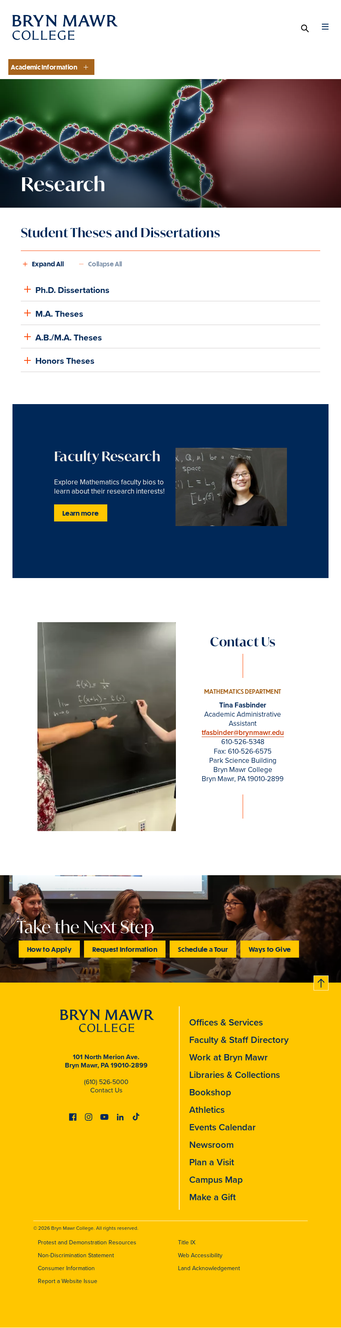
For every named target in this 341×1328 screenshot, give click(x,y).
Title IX (186, 1242)
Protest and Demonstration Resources (87, 1242)
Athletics (207, 1110)
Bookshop (210, 1092)
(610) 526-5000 (106, 1082)
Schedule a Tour (203, 949)
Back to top (321, 982)
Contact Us (106, 1090)
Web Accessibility (200, 1255)
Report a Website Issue (67, 1281)
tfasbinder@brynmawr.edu (243, 732)
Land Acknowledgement (209, 1268)
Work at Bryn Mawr (228, 1057)
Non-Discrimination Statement (76, 1255)
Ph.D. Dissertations (72, 289)
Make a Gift (212, 1197)
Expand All (48, 264)
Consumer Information (66, 1268)
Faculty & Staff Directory (239, 1040)
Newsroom (211, 1145)
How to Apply (49, 949)
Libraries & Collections (234, 1075)
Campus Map (216, 1180)
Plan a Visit (211, 1162)
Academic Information (44, 67)
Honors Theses (64, 360)
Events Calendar (222, 1127)
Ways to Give (270, 949)
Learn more (80, 513)
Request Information (124, 949)
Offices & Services (226, 1022)
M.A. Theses (59, 313)
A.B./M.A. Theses (68, 337)
